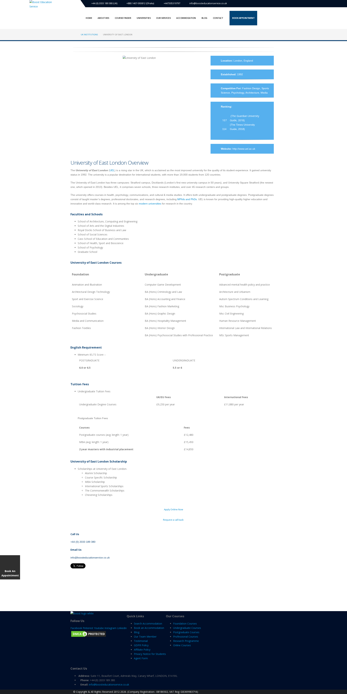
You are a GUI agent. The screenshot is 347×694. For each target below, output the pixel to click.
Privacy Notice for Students (150, 654)
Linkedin (122, 628)
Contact (218, 18)
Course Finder (123, 18)
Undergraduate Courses (187, 628)
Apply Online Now (173, 509)
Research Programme (186, 641)
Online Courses (182, 645)
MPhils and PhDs (187, 199)
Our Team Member (145, 636)
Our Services (163, 18)
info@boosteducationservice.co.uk (208, 3)
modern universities (150, 203)
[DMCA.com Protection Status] (88, 633)
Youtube (99, 628)
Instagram (110, 628)
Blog (204, 18)
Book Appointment (243, 18)
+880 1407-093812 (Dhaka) (140, 3)
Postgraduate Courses (186, 632)
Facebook (76, 628)
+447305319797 (171, 3)
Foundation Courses (185, 623)
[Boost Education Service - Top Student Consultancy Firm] (43, 4)
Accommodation (186, 18)
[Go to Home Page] (74, 34)
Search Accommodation (148, 623)
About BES (103, 18)
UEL (112, 170)
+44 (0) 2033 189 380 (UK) (104, 3)
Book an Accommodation (149, 628)
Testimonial (141, 641)
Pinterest (88, 628)
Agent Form (141, 658)
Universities (144, 18)
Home (89, 18)
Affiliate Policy (142, 649)
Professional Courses (185, 636)
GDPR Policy (141, 645)
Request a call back (173, 519)
